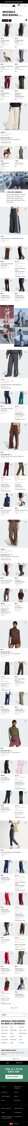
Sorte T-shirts (23, 1030)
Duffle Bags (13, 1030)
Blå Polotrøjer (23, 1033)
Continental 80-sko (4, 1030)
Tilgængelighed (18, 1116)
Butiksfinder (17, 1100)
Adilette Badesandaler (14, 1037)
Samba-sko (4, 1033)
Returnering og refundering (17, 1087)
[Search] (22, 6)
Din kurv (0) (19, 1062)
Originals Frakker (21, 1027)
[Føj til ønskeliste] (11, 26)
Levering (3, 1086)
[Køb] (13, 6)
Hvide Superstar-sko (22, 1040)
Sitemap (16, 1092)
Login (7, 1062)
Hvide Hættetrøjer (13, 1043)
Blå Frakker (13, 1039)
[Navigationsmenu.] (2, 6)
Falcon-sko (4, 1027)
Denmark (16, 1123)
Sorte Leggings (12, 1027)
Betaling (16, 1096)
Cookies (3, 1112)
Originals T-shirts (4, 1043)
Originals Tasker (3, 1037)
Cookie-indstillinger (6, 1108)
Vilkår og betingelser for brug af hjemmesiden (7, 1117)
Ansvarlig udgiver (5, 1096)
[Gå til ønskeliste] (6, 6)
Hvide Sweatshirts (13, 1033)
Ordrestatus (4, 1092)
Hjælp (2, 1100)
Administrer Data (18, 1108)
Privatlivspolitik (18, 1112)
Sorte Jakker (4, 1039)
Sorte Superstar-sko (22, 1037)
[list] (11, 20)
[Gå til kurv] (25, 6)
